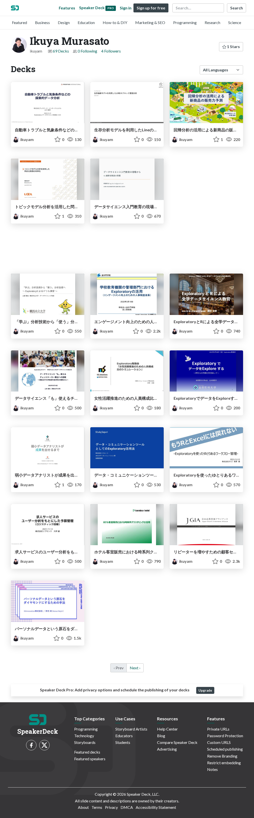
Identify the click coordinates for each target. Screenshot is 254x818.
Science (234, 22)
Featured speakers (89, 758)
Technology (84, 735)
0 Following (87, 51)
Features (67, 7)
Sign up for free (151, 7)
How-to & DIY (115, 22)
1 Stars (233, 46)
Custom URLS (219, 742)
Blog (161, 735)
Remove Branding (222, 756)
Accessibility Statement (156, 807)
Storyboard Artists (131, 729)
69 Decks (61, 51)
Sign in (125, 7)
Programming (185, 22)
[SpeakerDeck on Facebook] (31, 745)
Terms (97, 807)
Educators (124, 735)
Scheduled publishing (225, 749)
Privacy (111, 807)
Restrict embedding (224, 762)
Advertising (167, 749)
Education (86, 22)
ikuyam (27, 139)
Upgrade (205, 690)
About (83, 807)
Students (122, 742)
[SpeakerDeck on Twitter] (44, 745)
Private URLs (218, 729)
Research (212, 22)
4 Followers (111, 51)
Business (42, 22)
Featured (19, 22)
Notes (212, 769)
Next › (135, 667)
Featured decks (87, 752)
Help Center (167, 729)
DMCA (127, 807)
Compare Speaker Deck (177, 742)
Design (64, 22)
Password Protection (225, 735)
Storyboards (84, 742)
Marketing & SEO (150, 22)
